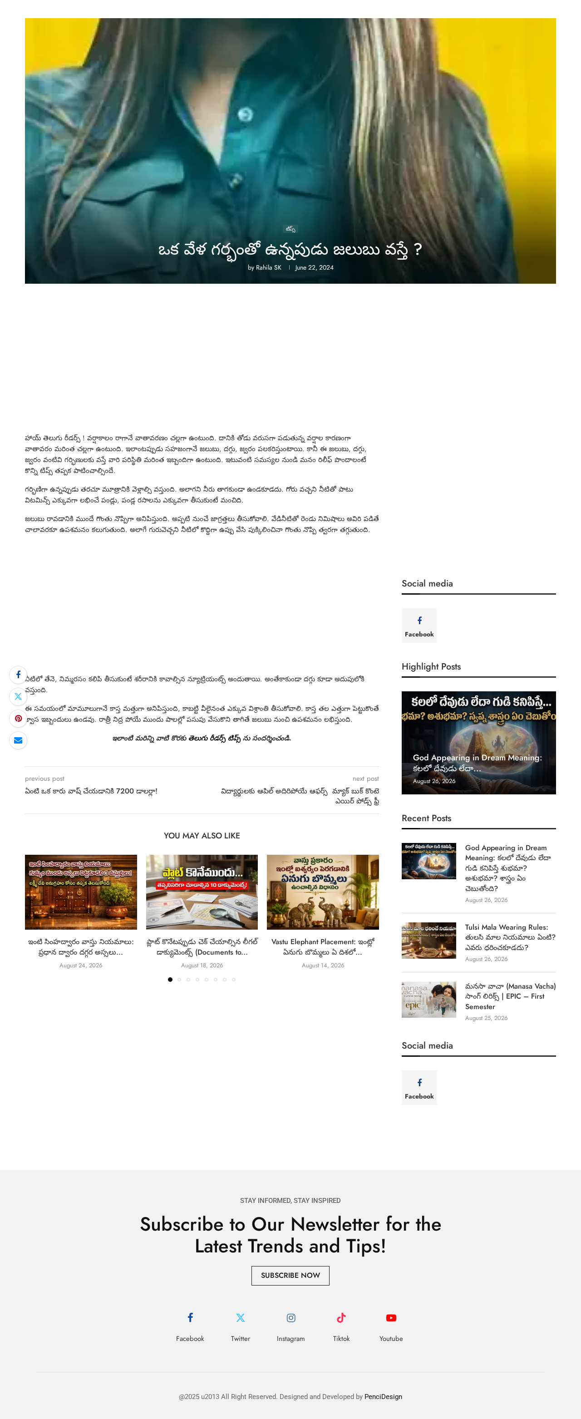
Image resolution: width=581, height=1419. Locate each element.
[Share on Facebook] (18, 675)
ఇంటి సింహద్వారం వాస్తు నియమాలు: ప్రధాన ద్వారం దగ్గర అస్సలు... (81, 947)
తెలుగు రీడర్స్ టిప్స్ (214, 738)
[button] (37, 918)
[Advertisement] (290, 365)
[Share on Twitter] (18, 697)
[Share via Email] (18, 740)
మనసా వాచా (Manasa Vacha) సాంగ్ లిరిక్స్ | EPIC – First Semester (510, 996)
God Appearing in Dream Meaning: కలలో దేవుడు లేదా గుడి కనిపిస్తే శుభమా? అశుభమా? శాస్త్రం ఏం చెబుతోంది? (508, 868)
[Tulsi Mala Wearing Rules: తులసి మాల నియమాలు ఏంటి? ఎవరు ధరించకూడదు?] (429, 940)
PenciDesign (383, 1397)
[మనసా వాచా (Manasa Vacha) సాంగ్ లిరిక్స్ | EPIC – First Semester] (429, 999)
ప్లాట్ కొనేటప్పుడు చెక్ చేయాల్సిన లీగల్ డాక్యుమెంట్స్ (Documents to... (202, 947)
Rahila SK (268, 267)
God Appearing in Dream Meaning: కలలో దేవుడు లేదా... (477, 763)
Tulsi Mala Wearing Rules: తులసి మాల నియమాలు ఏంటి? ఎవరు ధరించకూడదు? (510, 937)
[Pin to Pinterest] (18, 719)
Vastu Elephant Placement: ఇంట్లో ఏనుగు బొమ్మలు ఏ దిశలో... (322, 947)
